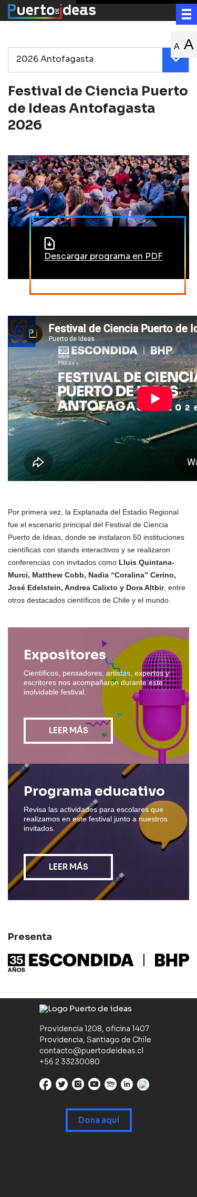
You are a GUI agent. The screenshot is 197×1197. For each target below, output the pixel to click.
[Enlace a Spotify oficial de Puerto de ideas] (111, 1087)
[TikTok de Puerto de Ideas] (143, 1084)
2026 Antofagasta (55, 59)
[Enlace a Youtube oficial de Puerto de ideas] (94, 1087)
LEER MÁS (68, 730)
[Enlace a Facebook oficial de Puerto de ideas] (45, 1087)
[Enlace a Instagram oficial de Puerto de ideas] (78, 1087)
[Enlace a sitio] (98, 963)
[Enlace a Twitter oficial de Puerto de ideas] (62, 1087)
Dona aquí (98, 1120)
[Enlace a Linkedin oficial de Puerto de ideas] (127, 1087)
